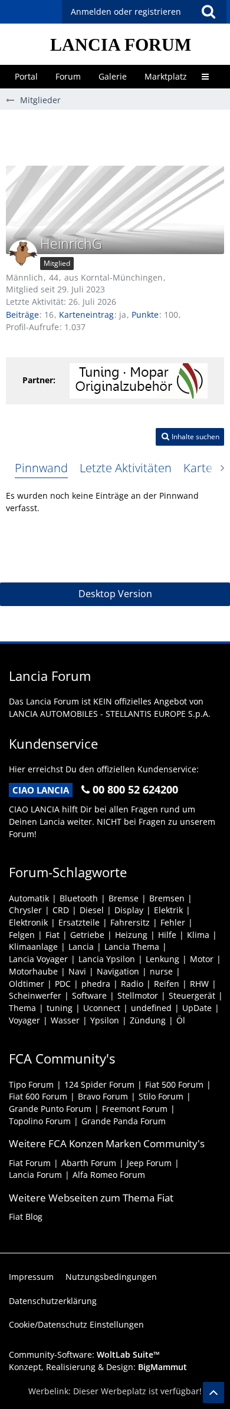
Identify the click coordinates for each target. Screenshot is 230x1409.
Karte (197, 468)
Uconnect (101, 1007)
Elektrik (168, 910)
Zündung (148, 1020)
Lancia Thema (131, 946)
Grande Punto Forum (50, 1108)
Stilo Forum (161, 1096)
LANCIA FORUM (120, 44)
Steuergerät (192, 995)
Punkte (145, 314)
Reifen (166, 983)
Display (128, 910)
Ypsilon (104, 1020)
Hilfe (167, 934)
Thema (22, 1007)
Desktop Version (115, 593)
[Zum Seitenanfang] (213, 1392)
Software (89, 995)
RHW (199, 983)
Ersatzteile (79, 922)
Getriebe (87, 934)
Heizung (131, 934)
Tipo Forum (31, 1084)
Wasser (65, 1020)
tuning (60, 1007)
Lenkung (162, 958)
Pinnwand (41, 468)
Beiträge (22, 314)
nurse (161, 971)
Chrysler (25, 910)
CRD (60, 910)
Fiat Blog (25, 1216)
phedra (95, 983)
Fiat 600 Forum (38, 1096)
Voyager (24, 1020)
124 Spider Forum (99, 1084)
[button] (208, 12)
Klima (198, 934)
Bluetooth (79, 898)
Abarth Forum (88, 1162)
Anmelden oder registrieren (126, 11)
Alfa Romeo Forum (109, 1174)
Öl (180, 1020)
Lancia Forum (35, 1174)
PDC (63, 983)
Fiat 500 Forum (174, 1084)
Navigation (118, 971)
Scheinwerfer (35, 995)
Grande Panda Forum (123, 1121)
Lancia (81, 946)
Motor (201, 958)
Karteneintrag (86, 314)
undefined (151, 1007)
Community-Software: (84, 1354)
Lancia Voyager (38, 958)
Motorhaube (33, 971)
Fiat (52, 934)
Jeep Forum (149, 1162)
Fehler (172, 922)
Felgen (22, 934)
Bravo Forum (103, 1096)
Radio (132, 983)
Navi (77, 971)
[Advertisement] (118, 136)
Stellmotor (137, 995)
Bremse (124, 898)
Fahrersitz (130, 922)
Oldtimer (26, 983)
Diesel (92, 910)
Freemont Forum (134, 1108)
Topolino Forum (40, 1121)
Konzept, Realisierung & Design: (98, 1366)
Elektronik (28, 922)
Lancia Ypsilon (106, 958)
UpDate (197, 1007)
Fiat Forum (30, 1162)
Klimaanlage (33, 946)
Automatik (29, 898)
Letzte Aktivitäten (126, 468)
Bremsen (167, 898)
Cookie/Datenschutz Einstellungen (76, 1324)
